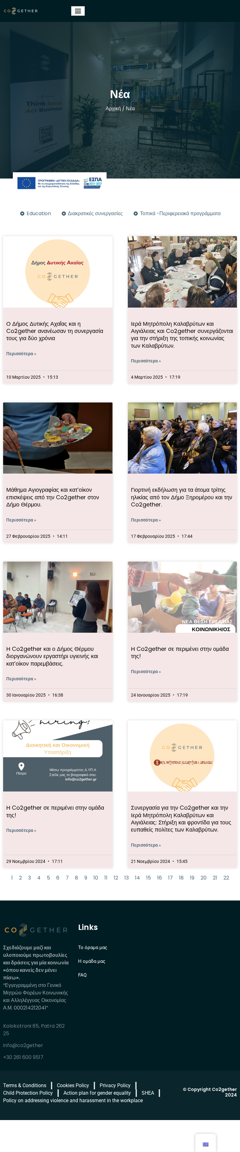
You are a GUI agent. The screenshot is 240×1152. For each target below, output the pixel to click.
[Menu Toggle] (78, 11)
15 (148, 877)
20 (204, 877)
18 (181, 877)
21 (215, 877)
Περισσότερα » (21, 353)
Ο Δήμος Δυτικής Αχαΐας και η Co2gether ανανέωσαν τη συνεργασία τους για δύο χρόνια (54, 331)
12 (116, 877)
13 (126, 877)
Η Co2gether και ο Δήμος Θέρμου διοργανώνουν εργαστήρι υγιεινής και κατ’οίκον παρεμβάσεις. (52, 656)
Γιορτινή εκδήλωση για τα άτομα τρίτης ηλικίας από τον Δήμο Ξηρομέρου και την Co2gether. (181, 497)
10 (95, 877)
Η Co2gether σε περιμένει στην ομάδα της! (180, 652)
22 (226, 877)
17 (170, 877)
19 (192, 877)
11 (106, 877)
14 (137, 877)
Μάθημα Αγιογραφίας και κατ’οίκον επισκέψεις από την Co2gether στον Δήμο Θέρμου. (52, 497)
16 (159, 877)
